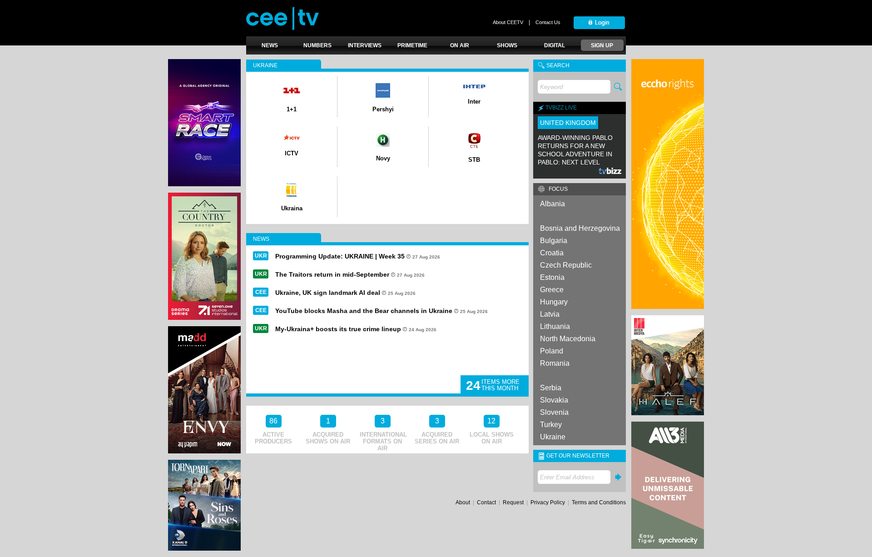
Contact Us (547, 22)
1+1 (292, 109)
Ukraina (291, 208)
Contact (486, 502)
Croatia (552, 253)
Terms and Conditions (599, 502)
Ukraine (552, 437)
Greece (552, 289)
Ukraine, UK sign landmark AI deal (327, 292)
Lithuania (555, 326)
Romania (555, 363)
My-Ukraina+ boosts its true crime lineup (338, 329)
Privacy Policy (547, 502)
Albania (552, 204)
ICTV (291, 153)
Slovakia (554, 400)
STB (474, 159)
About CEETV (508, 22)
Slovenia (554, 412)
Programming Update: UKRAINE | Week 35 (340, 256)
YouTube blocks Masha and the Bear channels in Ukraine (363, 310)
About (463, 502)
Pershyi (383, 109)
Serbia (550, 388)
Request (513, 502)
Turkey (551, 424)
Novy (383, 158)
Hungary (554, 302)
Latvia (550, 314)
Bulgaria (553, 240)
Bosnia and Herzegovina (580, 228)
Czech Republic (566, 265)
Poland (551, 351)
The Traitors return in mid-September (332, 274)
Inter (474, 101)
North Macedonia (567, 339)
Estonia (552, 277)
